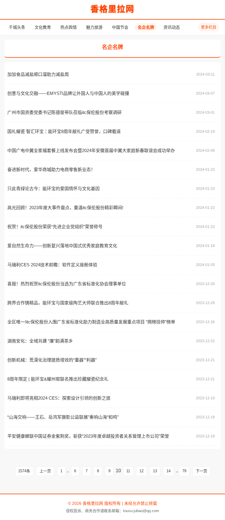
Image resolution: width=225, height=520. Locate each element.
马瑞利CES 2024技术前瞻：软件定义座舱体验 (52, 264)
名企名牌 (146, 27)
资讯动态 (171, 27)
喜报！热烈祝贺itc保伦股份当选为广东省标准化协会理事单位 (66, 283)
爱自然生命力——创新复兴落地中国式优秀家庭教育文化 (62, 245)
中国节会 (120, 27)
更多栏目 (208, 27)
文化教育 (43, 27)
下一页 (201, 471)
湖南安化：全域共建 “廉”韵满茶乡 (40, 340)
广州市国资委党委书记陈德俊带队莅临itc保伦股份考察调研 (64, 112)
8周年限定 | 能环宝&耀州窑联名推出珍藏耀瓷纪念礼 (57, 378)
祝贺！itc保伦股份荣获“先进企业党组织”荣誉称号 (55, 226)
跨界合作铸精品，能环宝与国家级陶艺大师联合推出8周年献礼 (67, 302)
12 (141, 471)
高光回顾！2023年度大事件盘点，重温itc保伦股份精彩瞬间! (65, 207)
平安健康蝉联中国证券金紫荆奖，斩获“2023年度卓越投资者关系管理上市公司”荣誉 (88, 436)
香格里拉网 (112, 9)
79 (184, 471)
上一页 (45, 471)
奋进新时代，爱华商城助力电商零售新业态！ (51, 169)
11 (128, 471)
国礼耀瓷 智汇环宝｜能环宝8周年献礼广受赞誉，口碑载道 (64, 131)
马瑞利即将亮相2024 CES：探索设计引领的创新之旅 (58, 397)
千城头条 (17, 27)
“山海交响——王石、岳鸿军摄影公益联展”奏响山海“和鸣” (63, 417)
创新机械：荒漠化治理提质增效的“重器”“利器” (52, 359)
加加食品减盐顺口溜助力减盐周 (38, 74)
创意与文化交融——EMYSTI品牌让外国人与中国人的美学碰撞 (68, 93)
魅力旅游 (94, 27)
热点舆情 (68, 27)
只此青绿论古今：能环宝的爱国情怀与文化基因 (53, 188)
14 (168, 471)
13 (155, 471)
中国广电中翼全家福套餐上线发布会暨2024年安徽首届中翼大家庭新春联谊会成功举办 (91, 150)
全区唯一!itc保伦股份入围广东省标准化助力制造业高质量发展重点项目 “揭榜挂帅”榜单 (91, 321)
